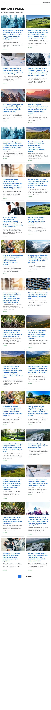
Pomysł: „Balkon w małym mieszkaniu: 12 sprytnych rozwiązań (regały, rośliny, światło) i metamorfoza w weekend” (36, 221)
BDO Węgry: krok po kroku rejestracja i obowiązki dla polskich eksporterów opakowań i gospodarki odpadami (11, 557)
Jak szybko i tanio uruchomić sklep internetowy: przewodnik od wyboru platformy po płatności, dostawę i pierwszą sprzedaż (38, 183)
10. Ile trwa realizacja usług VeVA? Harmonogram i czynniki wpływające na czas (38, 445)
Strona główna (46, 2)
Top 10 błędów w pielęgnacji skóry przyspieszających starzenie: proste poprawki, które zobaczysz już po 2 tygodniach (37, 334)
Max (2, 2)
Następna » (29, 576)
